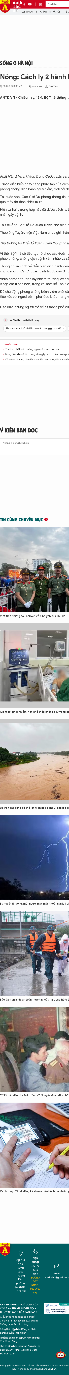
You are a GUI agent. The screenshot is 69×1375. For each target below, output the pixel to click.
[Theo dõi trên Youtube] (30, 4)
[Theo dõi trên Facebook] (25, 4)
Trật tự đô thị (28, 11)
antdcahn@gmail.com (57, 1277)
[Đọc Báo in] (42, 4)
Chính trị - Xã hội (50, 11)
